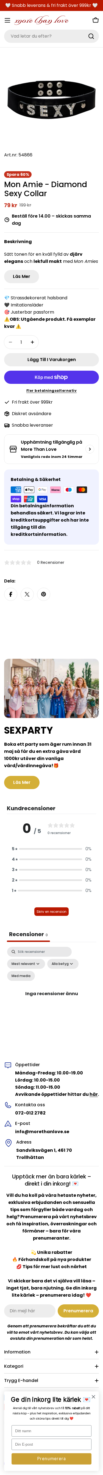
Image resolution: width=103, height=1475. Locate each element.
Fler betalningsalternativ (51, 390)
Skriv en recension (51, 911)
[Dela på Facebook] (10, 594)
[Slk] (91, 36)
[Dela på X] (27, 594)
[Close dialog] (93, 1397)
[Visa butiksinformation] (89, 449)
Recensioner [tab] (28, 934)
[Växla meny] (7, 20)
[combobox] (51, 36)
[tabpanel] (51, 1000)
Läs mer (21, 276)
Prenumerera (51, 1458)
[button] (51, 848)
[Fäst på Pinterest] (43, 594)
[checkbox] (21, 976)
